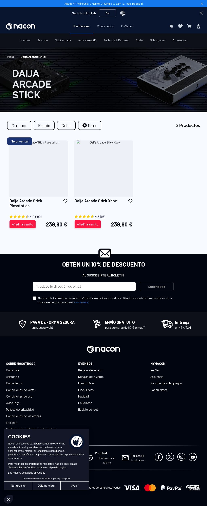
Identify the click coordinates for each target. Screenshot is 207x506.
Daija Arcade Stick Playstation (26, 203)
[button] (65, 201)
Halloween (85, 403)
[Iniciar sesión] (198, 26)
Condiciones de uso (19, 396)
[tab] (89, 125)
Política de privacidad (20, 409)
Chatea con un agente (106, 460)
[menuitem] (81, 26)
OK (108, 13)
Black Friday (86, 390)
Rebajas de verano (90, 370)
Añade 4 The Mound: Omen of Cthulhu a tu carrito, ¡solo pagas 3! (103, 3)
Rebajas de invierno (91, 376)
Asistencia (12, 376)
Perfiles (155, 370)
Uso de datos (81, 302)
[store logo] (20, 26)
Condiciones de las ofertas (23, 416)
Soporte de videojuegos (166, 383)
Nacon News (158, 390)
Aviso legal (13, 403)
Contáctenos (14, 383)
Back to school (88, 409)
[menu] (103, 26)
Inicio (11, 56)
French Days (86, 383)
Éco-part (11, 422)
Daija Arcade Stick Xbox (96, 200)
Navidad (83, 396)
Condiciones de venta (20, 390)
